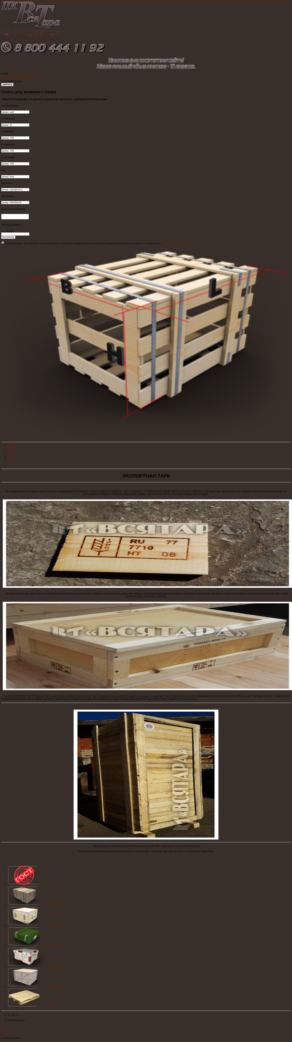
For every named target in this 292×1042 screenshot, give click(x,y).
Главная (11, 446)
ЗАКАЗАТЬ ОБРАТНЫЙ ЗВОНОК (19, 78)
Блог (9, 454)
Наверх (5, 1033)
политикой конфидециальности (179, 243)
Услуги (11, 451)
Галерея (11, 457)
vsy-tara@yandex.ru (18, 73)
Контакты (12, 459)
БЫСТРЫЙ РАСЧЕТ (12, 81)
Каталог (11, 448)
